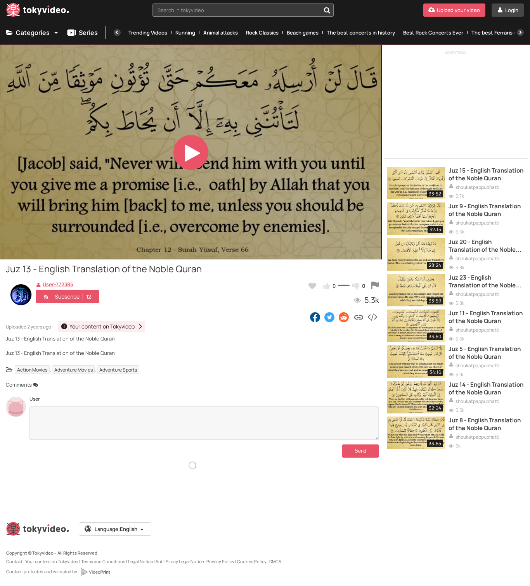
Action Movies (32, 369)
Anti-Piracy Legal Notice (180, 561)
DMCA (275, 561)
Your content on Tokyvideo (51, 561)
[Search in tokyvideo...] (327, 10)
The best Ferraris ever (498, 32)
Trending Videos (147, 32)
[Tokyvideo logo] (37, 11)
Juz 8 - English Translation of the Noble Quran (485, 424)
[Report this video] (375, 285)
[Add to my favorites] (312, 285)
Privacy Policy (220, 561)
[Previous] (117, 32)
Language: (116, 528)
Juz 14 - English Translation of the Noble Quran (486, 388)
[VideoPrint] (95, 572)
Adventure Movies (73, 369)
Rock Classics (262, 32)
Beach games (303, 32)
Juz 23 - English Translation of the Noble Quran (482, 282)
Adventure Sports (118, 369)
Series (88, 32)
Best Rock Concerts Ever (433, 32)
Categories (33, 32)
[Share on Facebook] (315, 317)
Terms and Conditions (103, 561)
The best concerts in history (361, 32)
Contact (14, 561)
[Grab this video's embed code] (372, 317)
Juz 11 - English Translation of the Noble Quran (486, 317)
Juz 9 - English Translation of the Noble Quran (485, 210)
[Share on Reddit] (344, 317)
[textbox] (236, 10)
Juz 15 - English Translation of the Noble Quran (486, 174)
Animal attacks (220, 32)
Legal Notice (140, 561)
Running (185, 32)
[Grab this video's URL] (358, 317)
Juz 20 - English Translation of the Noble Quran (482, 246)
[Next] (520, 32)
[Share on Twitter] (329, 317)
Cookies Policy (252, 561)
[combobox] (243, 10)
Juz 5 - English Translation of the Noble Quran (485, 353)
